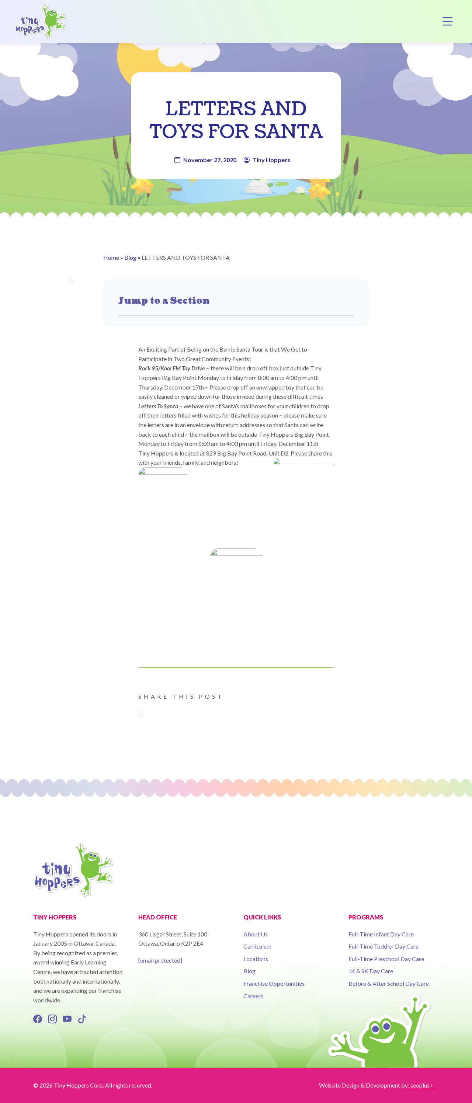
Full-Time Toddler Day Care (383, 946)
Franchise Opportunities (274, 983)
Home (111, 257)
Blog (130, 257)
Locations (255, 958)
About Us (255, 934)
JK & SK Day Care (370, 970)
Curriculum (257, 946)
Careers (253, 995)
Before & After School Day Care (388, 983)
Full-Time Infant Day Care (381, 934)
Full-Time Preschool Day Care (386, 958)
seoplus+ (421, 1085)
